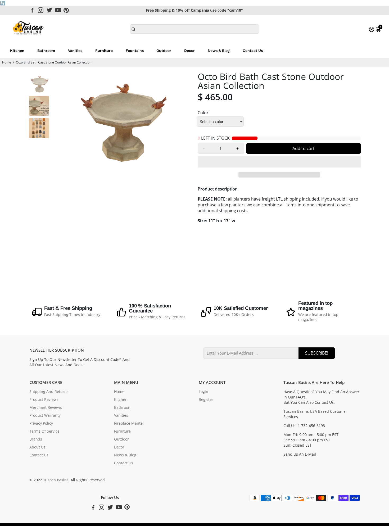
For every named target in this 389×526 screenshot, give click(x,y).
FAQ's (301, 397)
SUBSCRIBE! (316, 353)
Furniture (104, 50)
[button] (279, 161)
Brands (35, 439)
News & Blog (219, 50)
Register (206, 399)
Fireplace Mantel (129, 423)
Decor (189, 50)
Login (203, 391)
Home (6, 62)
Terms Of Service (44, 431)
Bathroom (46, 50)
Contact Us (253, 50)
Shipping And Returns (49, 391)
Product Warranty (45, 415)
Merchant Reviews (45, 407)
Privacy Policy (41, 423)
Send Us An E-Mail (299, 454)
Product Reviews (43, 399)
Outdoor (163, 50)
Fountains (135, 50)
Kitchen (17, 50)
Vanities (75, 50)
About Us (37, 447)
